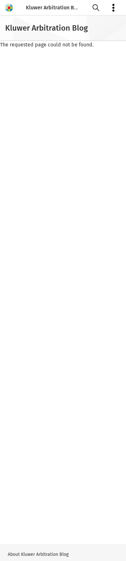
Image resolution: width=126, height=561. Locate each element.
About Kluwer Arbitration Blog (38, 554)
